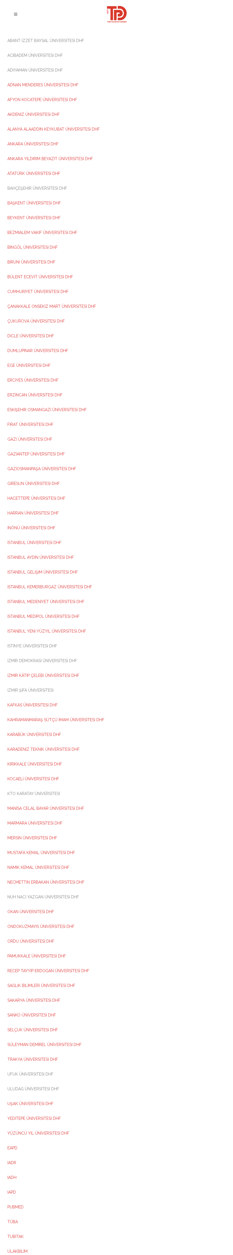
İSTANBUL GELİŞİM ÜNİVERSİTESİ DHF (42, 572)
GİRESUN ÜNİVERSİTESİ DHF (33, 483)
